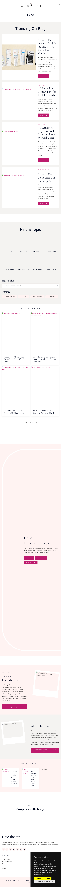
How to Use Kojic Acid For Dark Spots (46, 177)
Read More (44, 76)
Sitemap (4, 868)
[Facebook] (6, 849)
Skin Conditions (49, 37)
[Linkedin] (21, 849)
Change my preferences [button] (44, 881)
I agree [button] (38, 878)
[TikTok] (13, 849)
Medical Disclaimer (7, 861)
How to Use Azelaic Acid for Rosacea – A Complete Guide (47, 47)
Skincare (41, 37)
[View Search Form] (60, 5)
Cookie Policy (5, 866)
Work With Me (6, 859)
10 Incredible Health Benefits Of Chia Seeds (47, 91)
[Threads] (17, 849)
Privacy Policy (6, 863)
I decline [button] (47, 878)
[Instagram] (3, 849)
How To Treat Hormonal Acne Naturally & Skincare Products (45, 359)
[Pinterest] (10, 849)
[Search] (57, 286)
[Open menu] (1, 4)
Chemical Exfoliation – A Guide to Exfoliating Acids (14, 777)
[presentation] (19, 57)
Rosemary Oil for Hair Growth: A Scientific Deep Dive (15, 359)
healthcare (42, 85)
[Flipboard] (24, 849)
